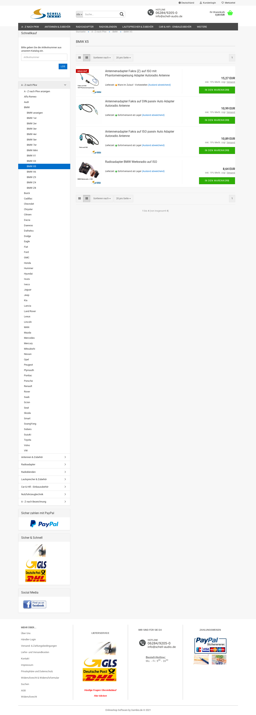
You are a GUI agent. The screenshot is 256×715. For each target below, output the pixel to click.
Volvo (27, 445)
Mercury (28, 343)
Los (63, 66)
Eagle (27, 241)
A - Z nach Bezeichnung (33, 501)
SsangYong (30, 423)
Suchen (25, 684)
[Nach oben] (245, 709)
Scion (27, 402)
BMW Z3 (31, 177)
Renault (28, 386)
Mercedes (29, 337)
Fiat (26, 246)
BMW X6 (31, 171)
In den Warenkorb (217, 90)
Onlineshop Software (116, 710)
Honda (27, 263)
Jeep (26, 295)
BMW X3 (31, 161)
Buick (27, 193)
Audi (26, 102)
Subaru (27, 429)
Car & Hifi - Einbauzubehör (175, 26)
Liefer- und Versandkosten (35, 652)
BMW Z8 (31, 187)
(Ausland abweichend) (159, 85)
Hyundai (28, 273)
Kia (25, 300)
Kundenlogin (209, 3)
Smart (27, 418)
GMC (26, 257)
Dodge (27, 236)
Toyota (27, 439)
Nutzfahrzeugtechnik (32, 494)
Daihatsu (29, 230)
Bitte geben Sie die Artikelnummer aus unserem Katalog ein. (41, 49)
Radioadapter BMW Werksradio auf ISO (131, 162)
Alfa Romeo (30, 96)
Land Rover (30, 311)
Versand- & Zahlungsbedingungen (39, 645)
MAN (26, 327)
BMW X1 (31, 155)
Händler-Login (28, 639)
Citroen (27, 214)
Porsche (28, 380)
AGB (23, 690)
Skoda (27, 413)
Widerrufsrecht (29, 696)
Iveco (27, 284)
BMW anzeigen (35, 112)
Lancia (27, 305)
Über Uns (26, 633)
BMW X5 (31, 166)
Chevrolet (29, 203)
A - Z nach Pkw (30, 26)
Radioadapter (85, 26)
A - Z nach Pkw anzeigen (37, 91)
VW (26, 450)
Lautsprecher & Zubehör (137, 26)
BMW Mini (32, 150)
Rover (27, 391)
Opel (26, 359)
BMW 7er (32, 144)
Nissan (27, 354)
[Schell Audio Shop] (45, 14)
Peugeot (28, 364)
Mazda (27, 332)
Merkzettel (229, 3)
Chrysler (28, 209)
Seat (26, 407)
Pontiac (28, 375)
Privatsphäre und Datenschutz (37, 671)
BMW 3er (32, 128)
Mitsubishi (29, 348)
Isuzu (27, 279)
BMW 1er (32, 118)
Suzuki (27, 434)
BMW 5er (32, 139)
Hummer (28, 268)
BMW (27, 107)
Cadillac (28, 198)
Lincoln (28, 322)
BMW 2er (32, 123)
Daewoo (28, 225)
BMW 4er (32, 134)
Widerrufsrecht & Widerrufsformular (40, 677)
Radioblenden (108, 26)
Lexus (27, 316)
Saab (26, 397)
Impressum (27, 665)
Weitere (202, 26)
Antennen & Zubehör (57, 26)
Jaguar (27, 289)
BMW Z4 (31, 182)
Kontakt (25, 658)
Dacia (27, 220)
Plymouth (29, 370)
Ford (26, 252)
